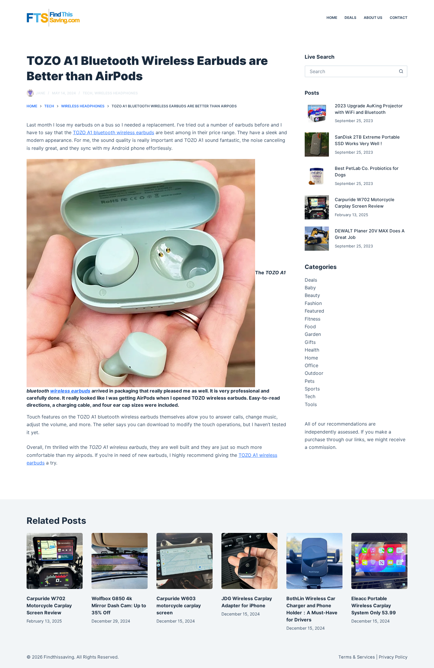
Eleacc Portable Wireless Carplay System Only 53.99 (373, 605)
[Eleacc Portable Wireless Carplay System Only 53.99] (379, 561)
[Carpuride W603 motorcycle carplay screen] (184, 561)
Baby (310, 287)
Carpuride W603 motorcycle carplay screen (178, 605)
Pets (309, 381)
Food (310, 326)
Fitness (312, 319)
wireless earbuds (70, 391)
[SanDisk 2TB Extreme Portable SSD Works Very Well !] (317, 144)
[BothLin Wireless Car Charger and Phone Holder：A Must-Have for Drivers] (314, 561)
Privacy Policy (393, 657)
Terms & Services (356, 657)
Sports (312, 389)
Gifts (310, 342)
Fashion (313, 303)
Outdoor (314, 373)
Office (311, 365)
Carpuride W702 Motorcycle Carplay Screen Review (49, 605)
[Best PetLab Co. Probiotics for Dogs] (317, 176)
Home (332, 17)
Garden (313, 334)
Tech (87, 93)
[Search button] (401, 71)
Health (312, 350)
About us (373, 17)
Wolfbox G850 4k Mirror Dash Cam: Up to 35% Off (119, 605)
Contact (398, 17)
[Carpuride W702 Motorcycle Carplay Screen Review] (317, 207)
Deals (350, 17)
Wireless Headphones (116, 93)
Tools (311, 404)
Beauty (312, 295)
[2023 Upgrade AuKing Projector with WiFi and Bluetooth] (317, 113)
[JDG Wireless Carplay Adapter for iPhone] (249, 561)
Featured (314, 311)
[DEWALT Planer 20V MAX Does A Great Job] (317, 239)
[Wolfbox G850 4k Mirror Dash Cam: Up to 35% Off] (120, 561)
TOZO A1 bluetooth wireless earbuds (113, 132)
